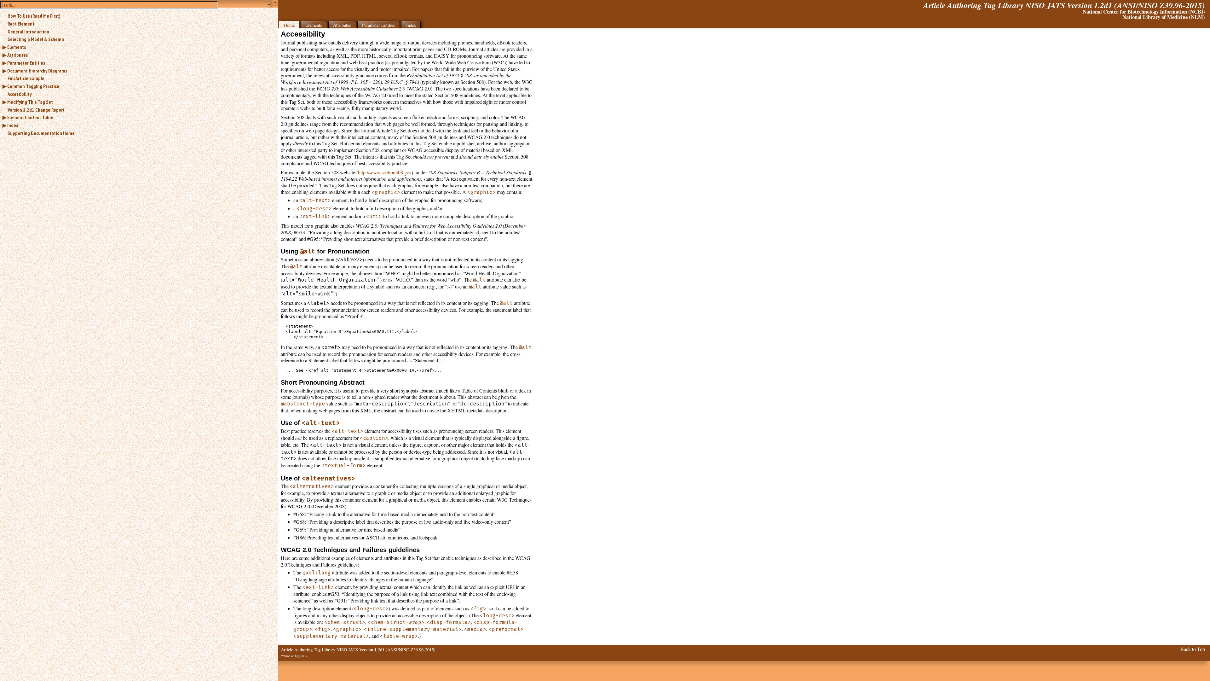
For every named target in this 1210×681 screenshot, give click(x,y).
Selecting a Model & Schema (36, 39)
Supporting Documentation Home (41, 133)
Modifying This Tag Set (30, 102)
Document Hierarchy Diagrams (37, 70)
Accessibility (20, 94)
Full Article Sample (26, 78)
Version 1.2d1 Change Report (36, 110)
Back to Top (1192, 649)
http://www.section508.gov (385, 172)
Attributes (17, 55)
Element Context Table (30, 117)
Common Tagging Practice (33, 86)
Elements (16, 47)
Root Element (21, 23)
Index (12, 125)
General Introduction (28, 31)
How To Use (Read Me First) (34, 16)
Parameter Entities (26, 63)
